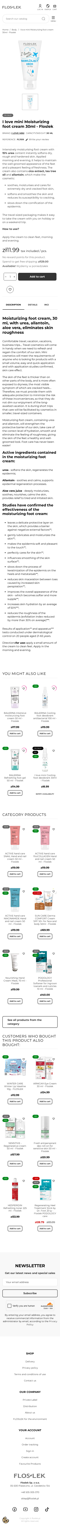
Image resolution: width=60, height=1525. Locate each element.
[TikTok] (47, 1509)
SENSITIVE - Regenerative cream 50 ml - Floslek (15, 1146)
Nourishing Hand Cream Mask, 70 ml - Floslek (15, 980)
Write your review (39, 139)
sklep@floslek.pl (30, 1498)
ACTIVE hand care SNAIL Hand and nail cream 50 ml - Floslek (15, 857)
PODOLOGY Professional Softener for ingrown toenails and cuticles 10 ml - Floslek (45, 983)
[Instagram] (36, 1509)
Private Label (30, 1399)
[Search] (43, 19)
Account (30, 1438)
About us (30, 1412)
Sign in (30, 1451)
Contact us (30, 1380)
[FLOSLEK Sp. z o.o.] (12, 7)
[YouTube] (25, 1509)
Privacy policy (30, 1367)
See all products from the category (25, 1021)
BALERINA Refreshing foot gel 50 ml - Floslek (15, 778)
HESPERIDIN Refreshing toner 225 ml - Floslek (15, 1208)
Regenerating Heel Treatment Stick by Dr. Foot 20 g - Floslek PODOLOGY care (45, 1211)
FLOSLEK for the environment (30, 1419)
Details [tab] (32, 304)
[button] (48, 6)
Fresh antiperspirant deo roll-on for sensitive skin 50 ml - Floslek (45, 1147)
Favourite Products (30, 1463)
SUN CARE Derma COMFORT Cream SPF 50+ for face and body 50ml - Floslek (44, 919)
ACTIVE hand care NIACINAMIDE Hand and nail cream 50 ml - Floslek (15, 919)
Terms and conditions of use (30, 1374)
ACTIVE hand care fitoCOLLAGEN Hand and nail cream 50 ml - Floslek (44, 857)
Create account (30, 1457)
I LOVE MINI (17, 133)
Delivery (30, 1361)
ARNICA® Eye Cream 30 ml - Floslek (45, 1085)
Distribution (30, 1406)
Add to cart (37, 276)
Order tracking (30, 1444)
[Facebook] (14, 1509)
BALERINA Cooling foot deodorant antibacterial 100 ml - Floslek (45, 717)
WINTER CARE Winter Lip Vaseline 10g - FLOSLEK (15, 1086)
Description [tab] (13, 304)
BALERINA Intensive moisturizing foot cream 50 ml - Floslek (15, 717)
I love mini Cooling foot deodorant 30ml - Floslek (45, 778)
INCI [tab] (46, 304)
